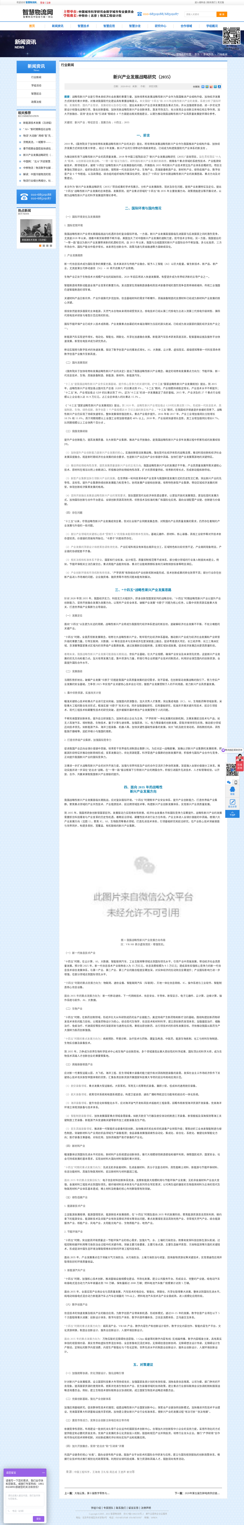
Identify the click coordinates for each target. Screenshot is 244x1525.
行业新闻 (222, 54)
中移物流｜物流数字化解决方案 (38, 168)
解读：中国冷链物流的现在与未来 (38, 174)
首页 (32, 26)
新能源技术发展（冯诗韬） (38, 122)
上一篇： (102, 1493)
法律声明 (146, 1508)
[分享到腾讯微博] (215, 86)
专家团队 (108, 1508)
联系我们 (121, 1508)
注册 (48, 3)
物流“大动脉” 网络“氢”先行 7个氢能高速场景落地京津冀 (38, 135)
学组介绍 (96, 1508)
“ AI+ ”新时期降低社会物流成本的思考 (38, 129)
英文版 (221, 2)
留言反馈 (133, 1508)
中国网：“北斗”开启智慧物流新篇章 (38, 161)
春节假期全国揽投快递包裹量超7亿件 (38, 148)
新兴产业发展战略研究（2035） (38, 155)
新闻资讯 (208, 54)
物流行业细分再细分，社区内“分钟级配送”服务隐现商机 (38, 180)
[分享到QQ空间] (207, 86)
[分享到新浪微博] (211, 86)
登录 (42, 3)
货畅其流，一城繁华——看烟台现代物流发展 (38, 142)
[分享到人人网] (219, 86)
